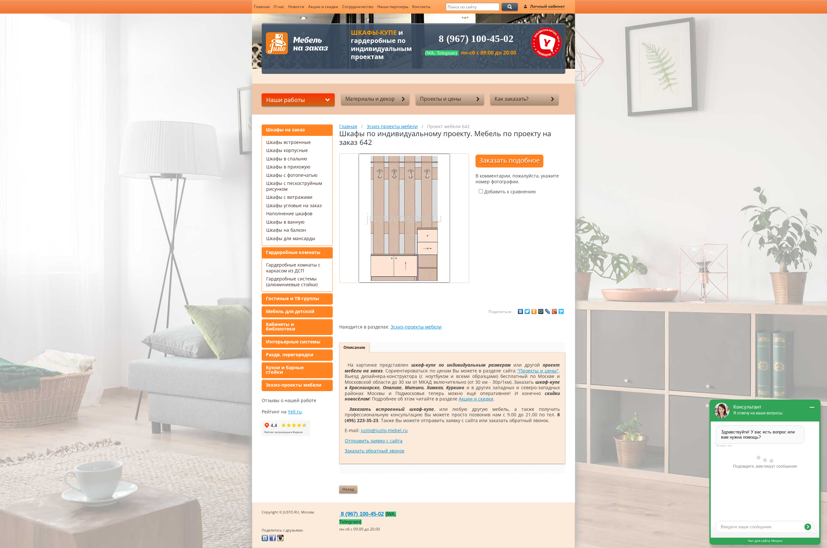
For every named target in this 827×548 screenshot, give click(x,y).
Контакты (421, 6)
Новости (296, 6)
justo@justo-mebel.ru (384, 430)
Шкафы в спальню (286, 159)
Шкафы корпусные (287, 150)
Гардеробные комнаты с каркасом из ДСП (293, 268)
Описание (354, 347)
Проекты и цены (440, 98)
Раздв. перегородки (289, 354)
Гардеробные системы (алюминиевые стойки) (292, 282)
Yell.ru (295, 412)
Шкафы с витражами (289, 197)
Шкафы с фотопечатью (292, 175)
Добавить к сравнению (509, 191)
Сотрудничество (357, 6)
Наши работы (285, 100)
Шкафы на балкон (286, 230)
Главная (262, 6)
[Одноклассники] (534, 311)
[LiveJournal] (547, 311)
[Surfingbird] (561, 311)
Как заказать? (512, 98)
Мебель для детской (290, 311)
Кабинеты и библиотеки (280, 326)
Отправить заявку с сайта (374, 441)
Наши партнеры (392, 6)
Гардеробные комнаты (293, 252)
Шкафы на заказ (285, 130)
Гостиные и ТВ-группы (292, 298)
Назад (348, 489)
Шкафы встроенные (288, 142)
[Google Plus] (554, 311)
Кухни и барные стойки (285, 369)
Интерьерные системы (293, 342)
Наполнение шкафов (289, 213)
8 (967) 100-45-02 (476, 38)
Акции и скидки (323, 6)
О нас (279, 6)
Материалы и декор (370, 98)
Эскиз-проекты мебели (293, 385)
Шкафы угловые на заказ (294, 205)
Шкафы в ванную (285, 222)
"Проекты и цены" (538, 371)
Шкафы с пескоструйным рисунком (294, 186)
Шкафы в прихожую (288, 167)
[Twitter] (527, 311)
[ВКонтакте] (520, 311)
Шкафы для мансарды (290, 238)
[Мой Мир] (540, 311)
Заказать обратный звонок (374, 451)
